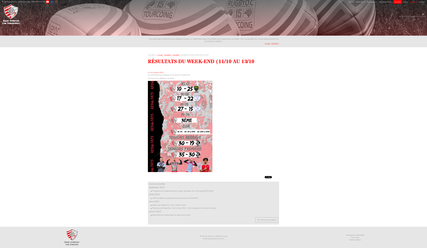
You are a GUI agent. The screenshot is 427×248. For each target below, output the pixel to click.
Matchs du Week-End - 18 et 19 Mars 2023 (169, 205)
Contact (422, 2)
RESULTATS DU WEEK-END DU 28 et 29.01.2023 (171, 215)
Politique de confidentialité (355, 235)
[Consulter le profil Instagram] (56, 1)
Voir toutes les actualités (266, 220)
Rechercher (423, 14)
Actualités (413, 2)
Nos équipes (371, 2)
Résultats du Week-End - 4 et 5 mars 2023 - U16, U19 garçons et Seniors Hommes (184, 208)
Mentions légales (355, 240)
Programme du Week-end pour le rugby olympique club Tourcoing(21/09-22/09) (182, 191)
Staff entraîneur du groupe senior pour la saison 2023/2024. (175, 198)
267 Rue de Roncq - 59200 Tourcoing (17, 2)
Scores (405, 2)
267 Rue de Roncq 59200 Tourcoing (214, 236)
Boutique (398, 2)
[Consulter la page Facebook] (52, 1)
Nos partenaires (385, 2)
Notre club (359, 2)
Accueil (351, 2)
